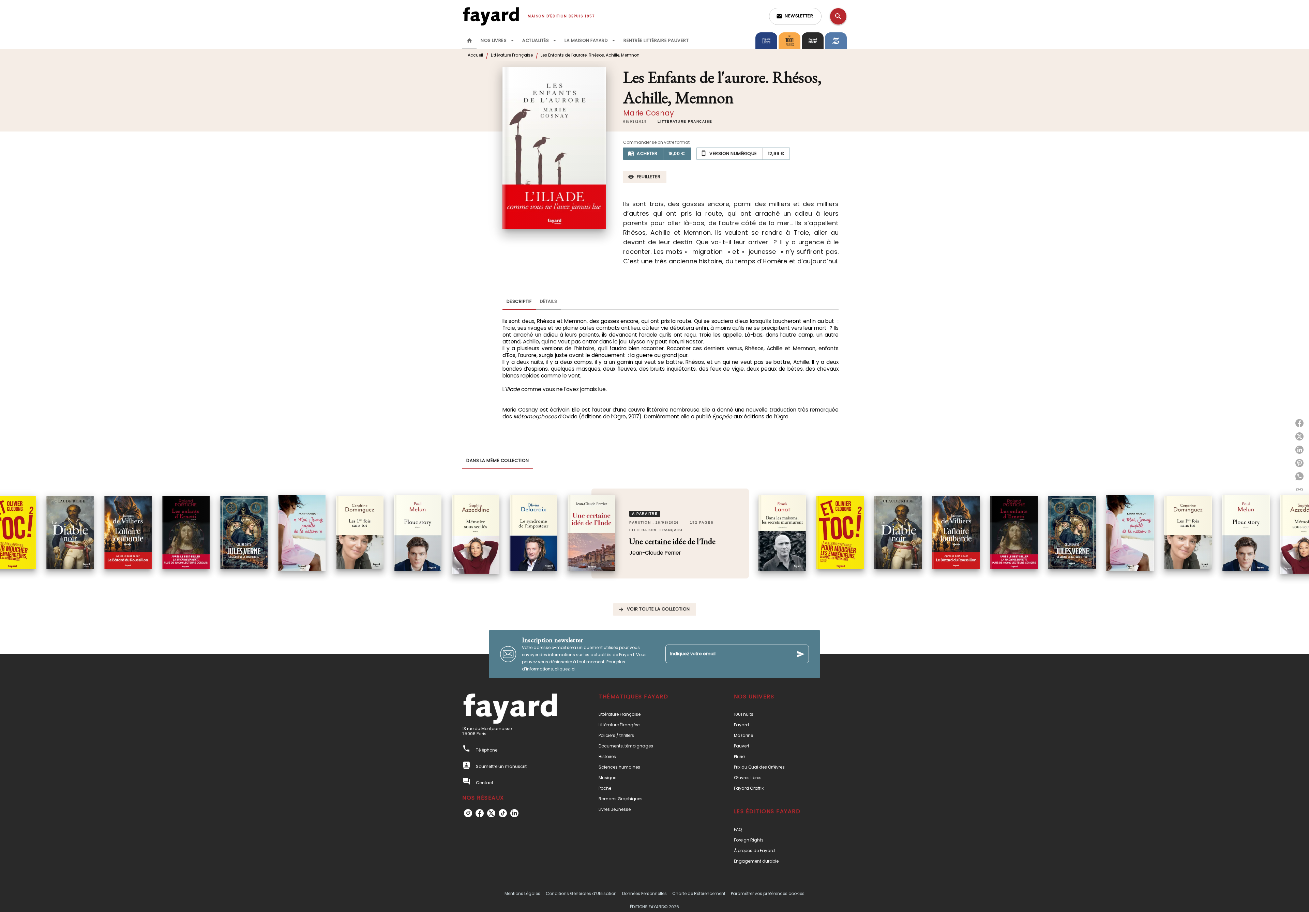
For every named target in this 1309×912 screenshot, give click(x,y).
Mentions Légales (522, 893)
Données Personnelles (644, 893)
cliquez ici (565, 669)
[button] (795, 16)
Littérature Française (512, 55)
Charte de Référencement (698, 893)
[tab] (469, 40)
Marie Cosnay (648, 113)
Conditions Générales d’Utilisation (581, 893)
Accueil (475, 55)
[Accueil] (491, 16)
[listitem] (468, 813)
